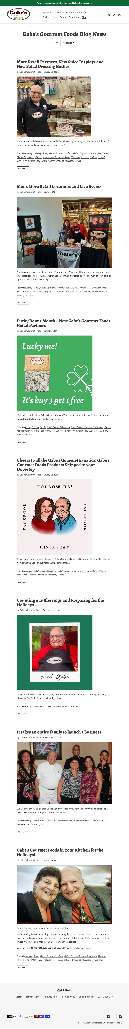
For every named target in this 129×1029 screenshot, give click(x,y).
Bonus (27, 427)
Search (19, 997)
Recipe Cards (41, 161)
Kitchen (38, 157)
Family (45, 153)
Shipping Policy (86, 997)
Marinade (75, 157)
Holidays (30, 157)
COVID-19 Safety (105, 997)
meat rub (85, 157)
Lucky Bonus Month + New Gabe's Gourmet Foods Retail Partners (63, 323)
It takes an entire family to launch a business (59, 732)
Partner (93, 157)
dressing (37, 153)
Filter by (55, 43)
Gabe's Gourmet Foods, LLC (94, 1023)
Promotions (29, 161)
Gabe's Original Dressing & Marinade (80, 287)
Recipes (51, 161)
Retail (58, 161)
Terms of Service (33, 997)
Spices (78, 161)
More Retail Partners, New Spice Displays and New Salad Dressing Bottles (60, 64)
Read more (23, 168)
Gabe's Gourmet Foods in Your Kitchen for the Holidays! (60, 852)
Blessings (29, 153)
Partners (75, 291)
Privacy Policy (51, 997)
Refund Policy (68, 997)
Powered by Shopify (114, 1023)
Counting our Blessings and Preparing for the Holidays (60, 602)
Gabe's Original (80, 153)
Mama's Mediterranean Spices (56, 157)
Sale (19, 434)
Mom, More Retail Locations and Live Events (59, 186)
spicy (34, 295)
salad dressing (68, 161)
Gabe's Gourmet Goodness (60, 153)
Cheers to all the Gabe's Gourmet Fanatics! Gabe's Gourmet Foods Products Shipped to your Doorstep (63, 464)
